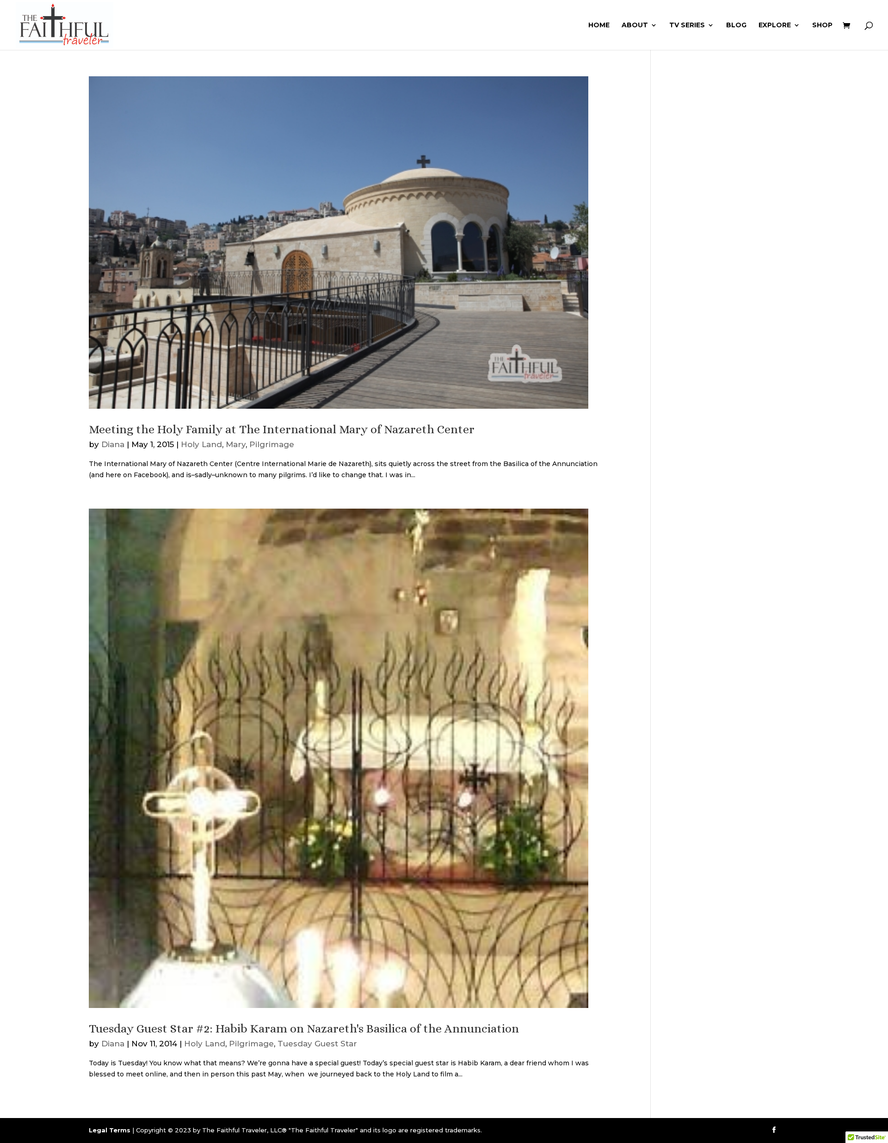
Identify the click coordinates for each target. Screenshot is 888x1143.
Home (599, 25)
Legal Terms (109, 1130)
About (635, 25)
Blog (736, 25)
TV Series (687, 25)
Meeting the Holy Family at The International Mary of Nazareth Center (282, 429)
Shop (822, 25)
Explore (774, 25)
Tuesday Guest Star (317, 1043)
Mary (236, 444)
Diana (112, 444)
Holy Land (201, 444)
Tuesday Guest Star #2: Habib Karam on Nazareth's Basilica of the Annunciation (304, 1028)
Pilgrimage (271, 444)
